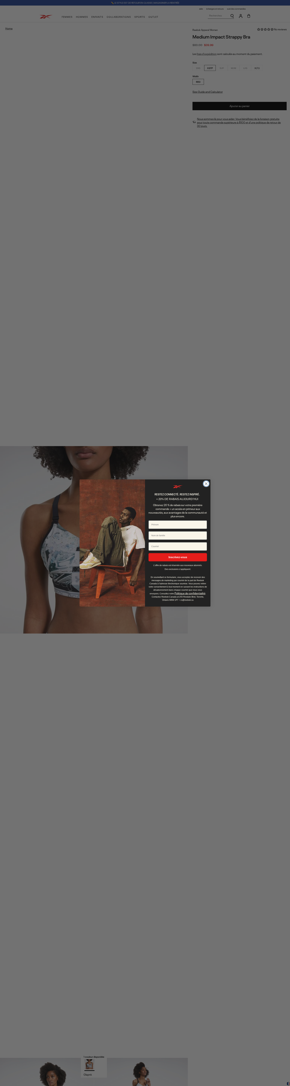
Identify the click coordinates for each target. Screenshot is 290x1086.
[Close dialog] (206, 484)
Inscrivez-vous (177, 557)
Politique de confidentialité (190, 593)
